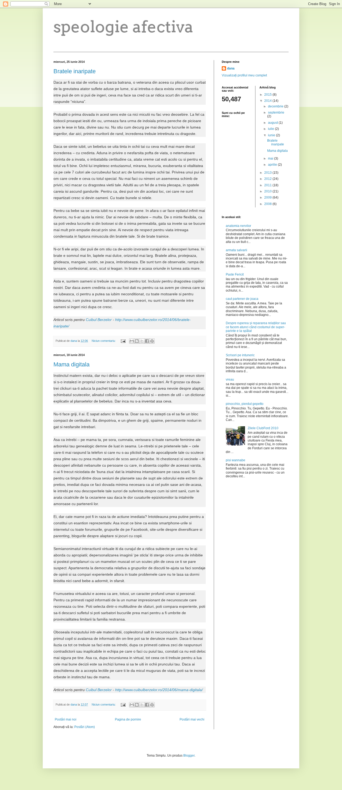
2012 (268, 179)
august (273, 123)
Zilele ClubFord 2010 (263, 428)
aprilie (273, 164)
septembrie (276, 112)
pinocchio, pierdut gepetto (244, 404)
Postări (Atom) (84, 727)
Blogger (189, 755)
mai (271, 158)
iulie (271, 129)
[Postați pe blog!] (136, 341)
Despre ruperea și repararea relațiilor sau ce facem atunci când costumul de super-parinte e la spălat (256, 327)
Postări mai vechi (192, 719)
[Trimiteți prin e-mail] (131, 341)
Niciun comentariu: (104, 340)
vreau (230, 379)
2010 (268, 191)
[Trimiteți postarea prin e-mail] (122, 340)
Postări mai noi (65, 719)
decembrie (276, 106)
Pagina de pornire (128, 719)
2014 (268, 101)
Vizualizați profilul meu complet (244, 75)
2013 (268, 173)
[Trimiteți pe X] (142, 341)
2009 (268, 197)
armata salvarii (236, 250)
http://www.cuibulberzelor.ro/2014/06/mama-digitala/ (159, 690)
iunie (272, 135)
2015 (268, 94)
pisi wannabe (235, 460)
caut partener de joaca (242, 299)
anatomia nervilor (238, 226)
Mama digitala (71, 364)
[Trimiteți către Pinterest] (152, 341)
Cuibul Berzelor (99, 319)
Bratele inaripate (74, 71)
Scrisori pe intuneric (240, 355)
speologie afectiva (123, 26)
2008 (268, 204)
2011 (268, 185)
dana (231, 68)
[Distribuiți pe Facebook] (147, 341)
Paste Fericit (235, 274)
